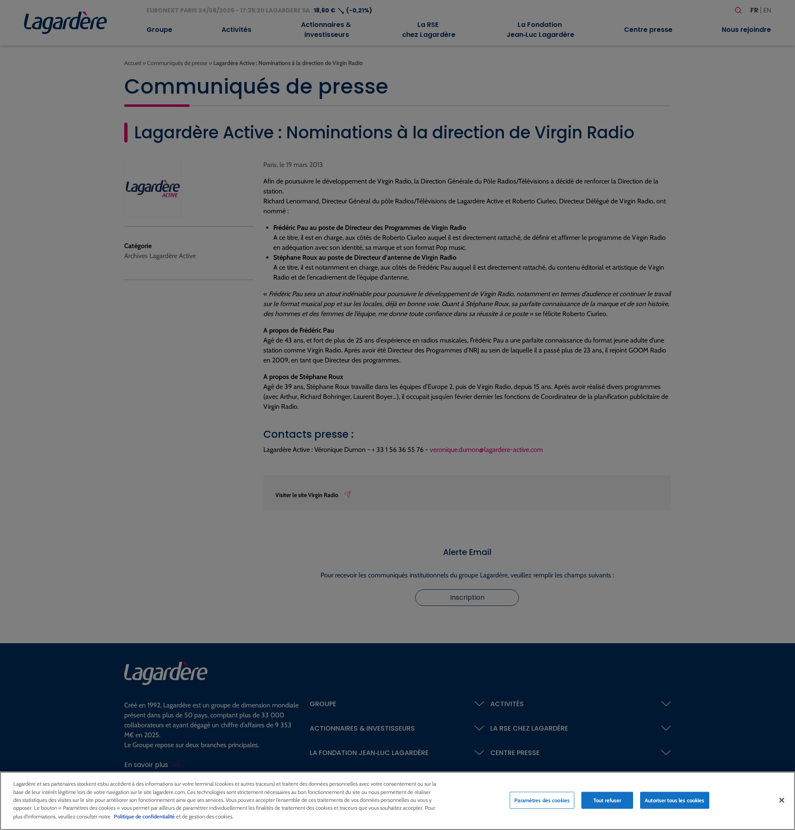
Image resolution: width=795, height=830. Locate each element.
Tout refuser (607, 799)
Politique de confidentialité (144, 816)
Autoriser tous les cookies (674, 799)
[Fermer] (782, 800)
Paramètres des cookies (542, 799)
